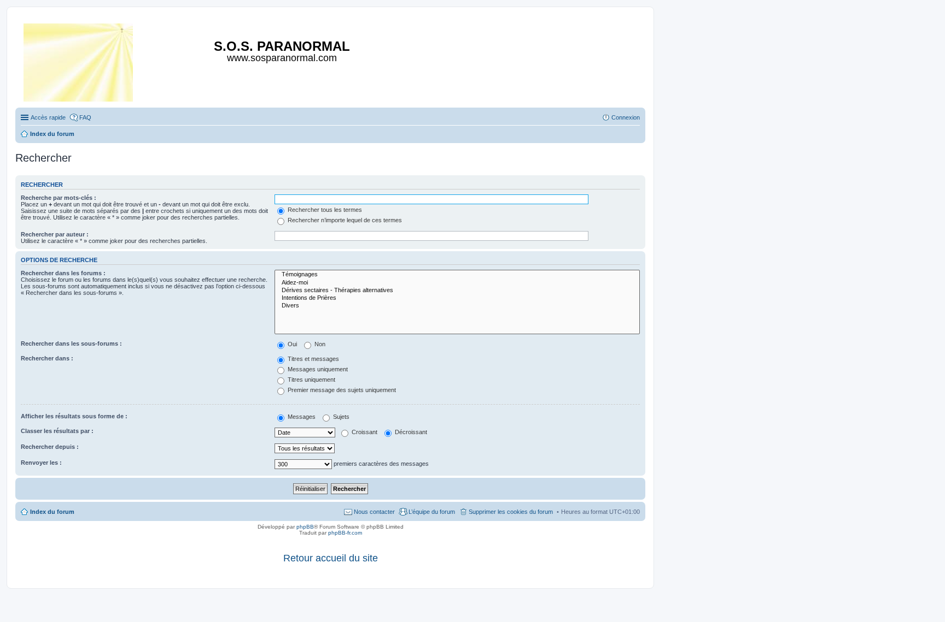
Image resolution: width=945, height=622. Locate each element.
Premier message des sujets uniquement (341, 390)
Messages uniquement (317, 369)
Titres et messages (312, 359)
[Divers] (457, 306)
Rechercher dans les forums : (63, 273)
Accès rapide (48, 117)
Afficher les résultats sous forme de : (74, 416)
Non (319, 344)
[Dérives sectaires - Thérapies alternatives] (457, 290)
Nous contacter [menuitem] (374, 511)
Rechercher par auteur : (55, 234)
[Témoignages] (457, 275)
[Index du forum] (79, 60)
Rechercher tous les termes (324, 209)
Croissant (363, 432)
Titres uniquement (310, 379)
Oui (291, 344)
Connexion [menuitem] (625, 117)
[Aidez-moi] (457, 283)
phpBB (305, 527)
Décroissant (410, 432)
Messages (301, 416)
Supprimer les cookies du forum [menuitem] (511, 511)
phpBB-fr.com (345, 533)
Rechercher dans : (47, 358)
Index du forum (52, 511)
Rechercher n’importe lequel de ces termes (344, 220)
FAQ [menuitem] (85, 117)
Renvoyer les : (41, 462)
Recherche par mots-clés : (58, 197)
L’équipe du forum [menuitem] (432, 511)
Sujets (340, 416)
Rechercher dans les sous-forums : (71, 343)
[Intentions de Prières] (457, 298)
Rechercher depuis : (50, 446)
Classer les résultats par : (57, 431)
